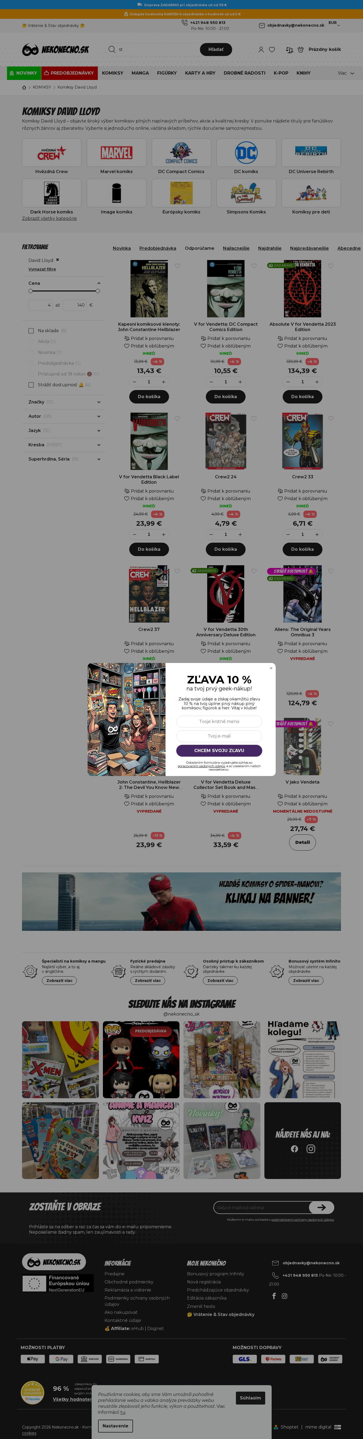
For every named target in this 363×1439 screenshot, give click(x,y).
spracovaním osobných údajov (201, 766)
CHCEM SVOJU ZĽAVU (219, 750)
